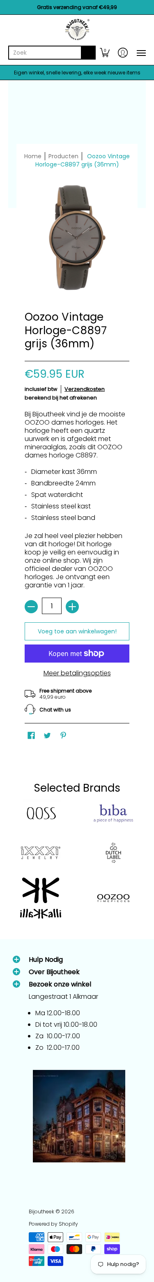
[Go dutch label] (113, 852)
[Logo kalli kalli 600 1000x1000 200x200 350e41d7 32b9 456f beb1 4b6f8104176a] (40, 898)
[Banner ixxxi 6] (40, 852)
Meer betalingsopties (77, 673)
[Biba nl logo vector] (113, 813)
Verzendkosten (84, 389)
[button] (105, 52)
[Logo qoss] (40, 813)
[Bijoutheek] (77, 29)
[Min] (31, 606)
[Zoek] (88, 52)
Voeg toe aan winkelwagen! (77, 631)
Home (32, 156)
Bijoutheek (41, 1211)
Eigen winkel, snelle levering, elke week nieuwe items (77, 72)
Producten (63, 156)
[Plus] (72, 606)
